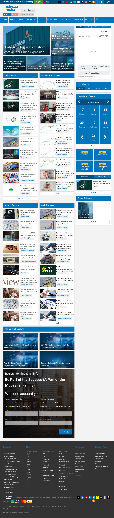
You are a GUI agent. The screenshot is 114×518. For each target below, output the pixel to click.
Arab (87, 27)
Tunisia (29, 477)
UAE (28, 459)
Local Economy (63, 459)
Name (7, 410)
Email (41, 410)
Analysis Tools (53, 20)
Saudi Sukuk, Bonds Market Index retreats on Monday (28, 268)
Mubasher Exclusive (50, 75)
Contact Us (19, 2)
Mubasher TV (79, 20)
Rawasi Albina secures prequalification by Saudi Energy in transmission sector (63, 248)
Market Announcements (49, 475)
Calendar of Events (86, 96)
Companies (31, 20)
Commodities (105, 27)
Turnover (98, 88)
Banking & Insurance (64, 467)
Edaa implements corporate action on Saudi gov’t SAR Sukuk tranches (28, 303)
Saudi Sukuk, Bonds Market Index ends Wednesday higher (28, 314)
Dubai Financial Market (10, 458)
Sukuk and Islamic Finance (28, 261)
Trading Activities (26, 295)
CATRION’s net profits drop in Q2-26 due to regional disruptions (28, 165)
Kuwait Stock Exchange (10, 471)
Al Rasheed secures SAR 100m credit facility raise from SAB (27, 246)
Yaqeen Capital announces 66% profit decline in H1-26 (64, 279)
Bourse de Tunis (8, 479)
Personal (88, 20)
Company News (25, 98)
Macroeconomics (26, 111)
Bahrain (29, 461)
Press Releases (84, 198)
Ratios (96, 464)
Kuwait (29, 469)
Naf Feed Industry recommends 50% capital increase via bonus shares (64, 269)
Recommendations (64, 461)
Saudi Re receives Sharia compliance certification (27, 257)
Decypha (45, 506)
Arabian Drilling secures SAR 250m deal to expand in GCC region (28, 94)
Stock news (62, 454)
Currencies (62, 486)
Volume (106, 88)
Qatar (28, 464)
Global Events (63, 478)
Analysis (61, 456)
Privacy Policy (6, 509)
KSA (28, 456)
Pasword (7, 419)
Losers (89, 88)
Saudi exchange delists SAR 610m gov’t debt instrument (28, 291)
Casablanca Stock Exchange (11, 477)
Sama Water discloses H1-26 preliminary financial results (64, 212)
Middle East (46, 461)
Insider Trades (79, 466)
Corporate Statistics (100, 453)
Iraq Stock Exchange (9, 484)
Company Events (79, 456)
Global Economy (25, 145)
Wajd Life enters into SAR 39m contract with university (65, 313)
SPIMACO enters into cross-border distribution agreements (28, 177)
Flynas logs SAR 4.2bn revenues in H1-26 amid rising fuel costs (27, 130)
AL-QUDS (105, 31)
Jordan (29, 472)
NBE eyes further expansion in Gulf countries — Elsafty (65, 93)
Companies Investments (27, 86)
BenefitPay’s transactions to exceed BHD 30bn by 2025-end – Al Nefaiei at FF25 (65, 185)
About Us (22, 506)
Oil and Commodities (64, 484)
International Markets (14, 329)
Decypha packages (63, 506)
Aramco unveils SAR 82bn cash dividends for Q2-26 (28, 140)
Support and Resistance (101, 456)
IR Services (51, 506)
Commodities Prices (9, 490)
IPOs (76, 471)
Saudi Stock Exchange (9, 453)
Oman (28, 467)
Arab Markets (47, 205)
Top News (45, 467)
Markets (12, 20)
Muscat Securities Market (10, 469)
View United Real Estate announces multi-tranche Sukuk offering (27, 224)
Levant (45, 456)
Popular (45, 478)
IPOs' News (78, 475)
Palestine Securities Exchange (11, 482)
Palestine (79, 27)
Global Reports (63, 489)
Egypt (28, 454)
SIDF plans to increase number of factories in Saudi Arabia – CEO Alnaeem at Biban (65, 174)
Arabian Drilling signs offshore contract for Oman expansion (28, 83)
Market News (24, 273)
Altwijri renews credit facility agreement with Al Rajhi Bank (65, 292)
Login (99, 1)
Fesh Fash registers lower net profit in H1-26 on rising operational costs (64, 235)
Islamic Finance (67, 20)
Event (59, 120)
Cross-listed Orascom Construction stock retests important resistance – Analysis (64, 129)
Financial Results (25, 122)
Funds (41, 20)
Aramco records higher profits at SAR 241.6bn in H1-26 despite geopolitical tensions (28, 153)
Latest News (10, 75)
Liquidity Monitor (99, 458)
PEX (5, 14)
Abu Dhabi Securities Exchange (12, 461)
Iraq (28, 482)
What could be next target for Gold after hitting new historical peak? (64, 139)
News (21, 20)
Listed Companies (80, 453)
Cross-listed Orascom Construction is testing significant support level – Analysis (64, 163)
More (20, 198)
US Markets (62, 481)
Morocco (29, 474)
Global (95, 27)
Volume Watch (99, 461)
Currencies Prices (8, 492)
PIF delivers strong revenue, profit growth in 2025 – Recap (28, 118)
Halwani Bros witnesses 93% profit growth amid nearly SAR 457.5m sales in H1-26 (28, 189)
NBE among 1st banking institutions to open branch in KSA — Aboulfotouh (64, 117)
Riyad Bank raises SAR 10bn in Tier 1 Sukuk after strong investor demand (28, 235)
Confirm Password (45, 419)
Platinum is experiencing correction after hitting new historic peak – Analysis (64, 151)
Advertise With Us (37, 506)
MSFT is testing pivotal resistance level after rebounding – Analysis (63, 83)
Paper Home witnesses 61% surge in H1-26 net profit (65, 223)
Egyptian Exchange (9, 456)
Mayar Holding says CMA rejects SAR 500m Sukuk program (27, 212)
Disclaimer (16, 506)
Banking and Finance (63, 109)
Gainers (80, 88)
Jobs (56, 506)
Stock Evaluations (62, 86)
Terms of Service (7, 506)
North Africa (46, 459)
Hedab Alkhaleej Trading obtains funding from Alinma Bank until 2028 (63, 258)
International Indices (9, 487)
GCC (44, 454)
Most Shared (102, 176)
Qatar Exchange (8, 466)
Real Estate (62, 470)
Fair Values (78, 464)
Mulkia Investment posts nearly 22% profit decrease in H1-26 (64, 303)
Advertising (29, 2)
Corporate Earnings (80, 461)
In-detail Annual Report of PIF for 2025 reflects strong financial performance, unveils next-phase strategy (28, 107)
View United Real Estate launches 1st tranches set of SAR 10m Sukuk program (28, 280)
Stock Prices (78, 458)
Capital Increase (79, 469)
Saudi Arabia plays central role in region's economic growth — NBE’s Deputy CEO (65, 105)
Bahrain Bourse (8, 464)
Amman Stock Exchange (10, 474)
